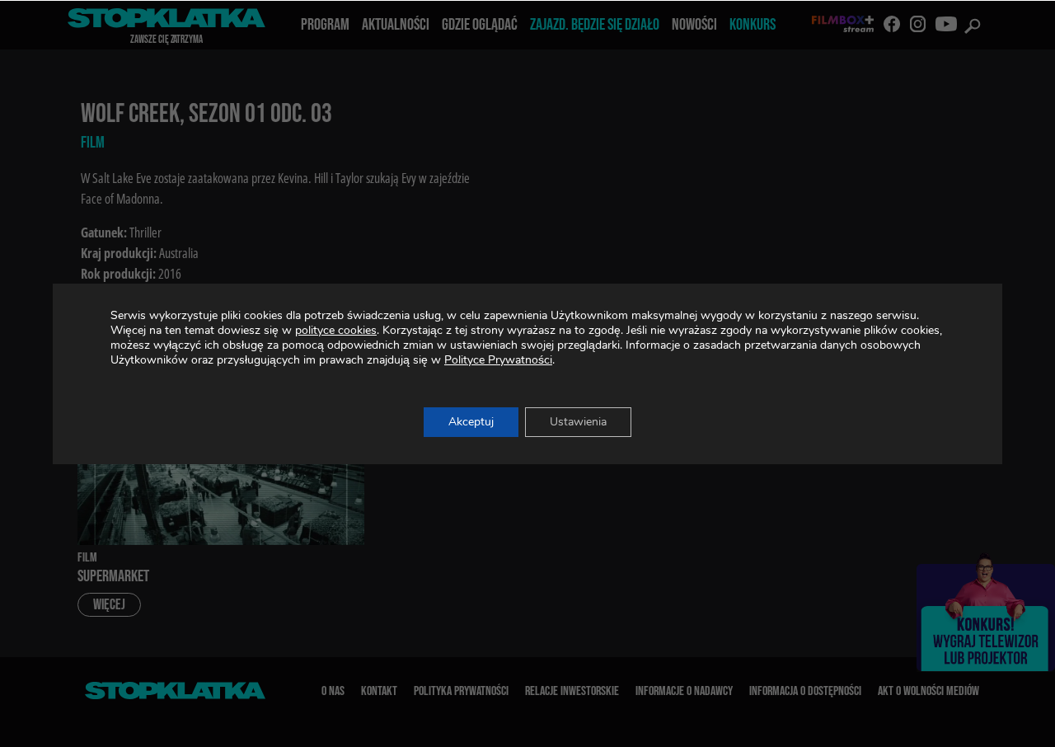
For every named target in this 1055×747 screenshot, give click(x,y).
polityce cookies (336, 330)
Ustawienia (578, 422)
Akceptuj (471, 422)
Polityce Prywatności (498, 360)
